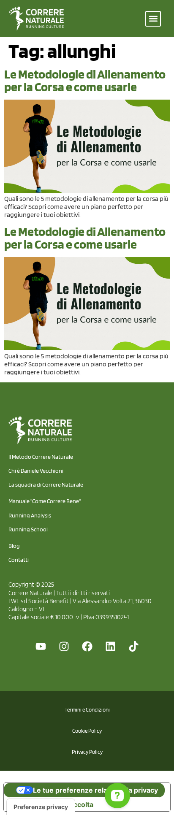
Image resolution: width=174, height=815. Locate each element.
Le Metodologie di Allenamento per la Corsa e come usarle (85, 80)
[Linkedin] (110, 646)
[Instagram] (63, 646)
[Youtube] (40, 646)
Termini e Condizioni (87, 710)
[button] (153, 19)
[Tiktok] (133, 646)
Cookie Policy (87, 731)
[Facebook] (87, 646)
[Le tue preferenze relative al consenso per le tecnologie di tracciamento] (41, 807)
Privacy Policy (87, 752)
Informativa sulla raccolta (52, 804)
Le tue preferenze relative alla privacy (95, 790)
